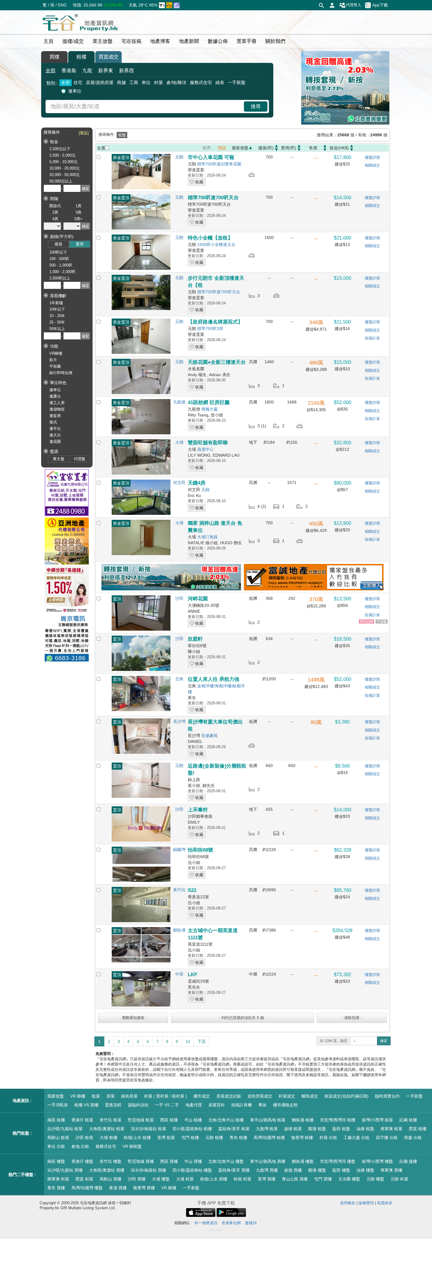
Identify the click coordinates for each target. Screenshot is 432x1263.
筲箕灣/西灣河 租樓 (337, 1120)
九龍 (87, 70)
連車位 (74, 90)
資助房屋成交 (259, 1096)
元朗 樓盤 (375, 1179)
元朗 (179, 157)
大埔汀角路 (207, 537)
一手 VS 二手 (167, 1105)
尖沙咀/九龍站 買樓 (65, 1170)
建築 (58, 244)
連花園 (55, 441)
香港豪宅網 (231, 1223)
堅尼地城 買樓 (141, 1161)
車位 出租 (56, 1146)
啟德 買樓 (293, 1170)
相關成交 (372, 165)
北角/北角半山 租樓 (226, 1120)
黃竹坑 (179, 889)
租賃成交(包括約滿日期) (346, 1096)
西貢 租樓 (417, 1128)
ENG (62, 5)
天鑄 (205, 489)
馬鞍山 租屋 (58, 1137)
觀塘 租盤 (317, 1128)
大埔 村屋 (185, 1179)
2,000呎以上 (59, 278)
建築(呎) (266, 147)
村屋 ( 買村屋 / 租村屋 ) (165, 1096)
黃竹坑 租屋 (110, 1120)
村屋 (158, 82)
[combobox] (145, 106)
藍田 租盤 (341, 1128)
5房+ (78, 219)
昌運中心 (205, 449)
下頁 (201, 1041)
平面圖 (55, 366)
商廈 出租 (413, 1137)
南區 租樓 (56, 1120)
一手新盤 (236, 82)
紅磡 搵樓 (408, 1161)
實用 (79, 244)
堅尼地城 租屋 (141, 1120)
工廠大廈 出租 (356, 1137)
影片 (53, 360)
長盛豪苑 (209, 735)
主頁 (48, 41)
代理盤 (79, 459)
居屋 (110, 1096)
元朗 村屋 (399, 1179)
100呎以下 (58, 252)
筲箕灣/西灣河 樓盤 (337, 1161)
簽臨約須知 (138, 1105)
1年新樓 (56, 303)
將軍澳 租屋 (391, 1128)
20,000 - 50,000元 (64, 174)
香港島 (68, 70)
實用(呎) (288, 147)
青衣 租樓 (238, 1137)
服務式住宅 (201, 82)
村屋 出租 (328, 1137)
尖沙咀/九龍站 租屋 (65, 1128)
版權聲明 (366, 1203)
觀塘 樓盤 (317, 1170)
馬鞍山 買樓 (110, 1179)
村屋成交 (287, 1096)
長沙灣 (179, 721)
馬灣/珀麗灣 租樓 (269, 1137)
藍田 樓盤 (341, 1170)
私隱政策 (384, 1203)
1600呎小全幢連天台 (216, 244)
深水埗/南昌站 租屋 (148, 1128)
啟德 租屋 (293, 1128)
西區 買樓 (169, 1161)
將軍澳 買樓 (391, 1170)
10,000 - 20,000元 (64, 168)
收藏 (198, 182)
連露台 (55, 396)
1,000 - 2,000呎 (62, 271)
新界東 (105, 70)
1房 (78, 206)
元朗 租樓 (214, 1137)
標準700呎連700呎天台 (218, 291)
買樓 (54, 57)
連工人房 (57, 403)
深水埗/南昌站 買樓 (148, 1170)
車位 (146, 82)
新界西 (126, 70)
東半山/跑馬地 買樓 (267, 1161)
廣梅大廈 (209, 409)
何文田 (179, 482)
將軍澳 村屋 (58, 1179)
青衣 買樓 (56, 1187)
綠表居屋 (129, 1096)
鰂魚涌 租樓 (303, 1120)
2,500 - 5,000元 (62, 155)
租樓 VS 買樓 (86, 1105)
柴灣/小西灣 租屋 (377, 1120)
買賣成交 (108, 57)
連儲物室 (57, 409)
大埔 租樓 (108, 1137)
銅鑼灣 (179, 849)
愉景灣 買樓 (144, 1187)
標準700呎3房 (210, 328)
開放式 (55, 206)
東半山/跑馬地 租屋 (267, 1120)
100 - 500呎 (59, 259)
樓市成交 (201, 1096)
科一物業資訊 (206, 1223)
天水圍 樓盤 (349, 1179)
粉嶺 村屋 (242, 1179)
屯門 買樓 (323, 1179)
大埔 (179, 442)
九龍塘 (179, 402)
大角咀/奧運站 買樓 (106, 1170)
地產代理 (193, 1105)
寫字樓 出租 (387, 1137)
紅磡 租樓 (408, 1120)
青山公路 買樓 (295, 1179)
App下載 (380, 4)
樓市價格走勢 (285, 1105)
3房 (78, 212)
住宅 (77, 82)
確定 (383, 1041)
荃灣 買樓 (266, 1179)
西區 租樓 (169, 1120)
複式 (53, 422)
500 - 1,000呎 (60, 265)
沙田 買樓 (136, 1179)
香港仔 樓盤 (82, 1161)
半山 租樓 (193, 1120)
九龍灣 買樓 (267, 1170)
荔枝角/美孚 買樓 (234, 1170)
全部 (51, 70)
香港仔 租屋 (82, 1120)
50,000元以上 (60, 181)
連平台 (55, 428)
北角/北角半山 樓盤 (226, 1161)
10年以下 (57, 309)
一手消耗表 (57, 1105)
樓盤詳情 (372, 157)
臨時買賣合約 (387, 1096)
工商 (133, 82)
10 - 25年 (57, 316)
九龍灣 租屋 (267, 1128)
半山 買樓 (193, 1161)
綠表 (219, 82)
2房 (55, 212)
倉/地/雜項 (176, 82)
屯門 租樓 (190, 1137)
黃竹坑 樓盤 (110, 1161)
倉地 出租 (80, 1146)
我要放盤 (55, 1096)
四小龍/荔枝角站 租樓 (192, 1128)
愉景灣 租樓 (302, 1137)
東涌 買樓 (118, 1187)
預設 (222, 147)
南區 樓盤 (56, 1161)
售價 (313, 147)
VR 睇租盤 (132, 1146)
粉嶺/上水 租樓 (137, 1137)
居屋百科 (216, 1105)
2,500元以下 (59, 149)
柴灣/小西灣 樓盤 (377, 1161)
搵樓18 (251, 1223)
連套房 (55, 415)
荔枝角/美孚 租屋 (234, 1128)
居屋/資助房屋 (99, 82)
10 (187, 1041)
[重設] (84, 133)
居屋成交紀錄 (228, 1096)
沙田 (179, 598)
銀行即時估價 (60, 373)
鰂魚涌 (179, 930)
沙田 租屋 (84, 1137)
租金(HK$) (339, 147)
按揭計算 (372, 338)
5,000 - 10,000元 (63, 162)
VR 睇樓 (77, 1096)
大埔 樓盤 (161, 1179)
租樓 (81, 57)
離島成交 (310, 1096)
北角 (179, 678)
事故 (262, 1105)
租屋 (96, 1096)
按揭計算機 (241, 1105)
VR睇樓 (55, 353)
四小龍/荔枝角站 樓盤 (192, 1170)
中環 (179, 974)
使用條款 (347, 1203)
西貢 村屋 (84, 1179)
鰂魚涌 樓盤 (303, 1161)
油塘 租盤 (365, 1128)
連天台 (55, 435)
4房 (55, 219)
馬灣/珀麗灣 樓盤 (87, 1187)
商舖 (121, 82)
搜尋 (256, 106)
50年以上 (57, 328)
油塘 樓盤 (365, 1170)
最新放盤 (240, 147)
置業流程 (113, 1105)
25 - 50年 (57, 322)
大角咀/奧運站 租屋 (106, 1128)
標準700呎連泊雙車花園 (219, 164)
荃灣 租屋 (166, 1137)
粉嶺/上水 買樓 (213, 1179)
